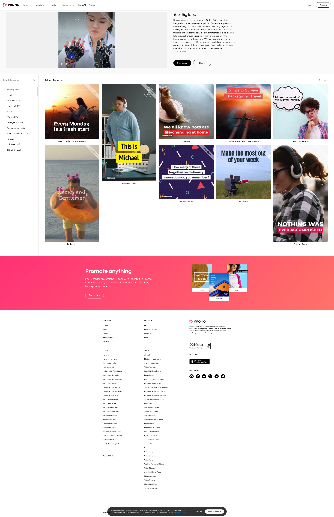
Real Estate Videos (109, 428)
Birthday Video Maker (152, 428)
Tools (53, 5)
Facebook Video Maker (111, 375)
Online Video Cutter (151, 432)
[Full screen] (111, 64)
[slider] (61, 60)
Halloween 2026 (14, 144)
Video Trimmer (149, 468)
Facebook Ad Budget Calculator (156, 391)
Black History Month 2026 (18, 133)
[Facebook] (196, 345)
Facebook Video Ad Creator (113, 379)
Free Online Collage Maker (154, 379)
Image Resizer (149, 375)
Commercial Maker (110, 363)
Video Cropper (149, 480)
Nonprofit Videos (109, 456)
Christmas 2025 (13, 100)
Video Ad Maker (150, 367)
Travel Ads (106, 448)
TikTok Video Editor (151, 488)
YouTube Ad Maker (109, 403)
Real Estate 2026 (14, 149)
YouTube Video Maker (111, 399)
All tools (147, 355)
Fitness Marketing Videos (112, 432)
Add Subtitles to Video (152, 472)
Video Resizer (149, 460)
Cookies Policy (181, 512)
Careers (105, 333)
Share (202, 63)
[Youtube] (204, 376)
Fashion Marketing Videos (112, 436)
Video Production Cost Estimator (156, 387)
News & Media (108, 337)
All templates (13, 89)
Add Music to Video (151, 407)
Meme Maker (149, 424)
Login (309, 5)
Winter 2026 (12, 117)
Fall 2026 (10, 139)
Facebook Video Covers (153, 383)
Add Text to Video (150, 444)
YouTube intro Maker (110, 407)
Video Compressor (151, 456)
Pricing (92, 5)
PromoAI (82, 5)
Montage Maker (150, 476)
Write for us (107, 341)
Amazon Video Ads (110, 424)
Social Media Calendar (152, 371)
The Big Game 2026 (15, 122)
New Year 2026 (13, 106)
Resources (66, 5)
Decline (199, 512)
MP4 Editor (148, 403)
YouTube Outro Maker (111, 411)
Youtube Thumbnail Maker (154, 464)
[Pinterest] (223, 376)
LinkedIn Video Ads (110, 415)
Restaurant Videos (109, 440)
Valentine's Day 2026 (16, 128)
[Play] (62, 64)
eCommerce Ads (109, 367)
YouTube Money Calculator (154, 399)
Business (106, 452)
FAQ (146, 325)
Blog (146, 337)
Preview (72, 109)
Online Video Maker (151, 363)
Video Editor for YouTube (153, 420)
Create (25, 5)
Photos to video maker (152, 359)
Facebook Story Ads (110, 383)
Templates (40, 5)
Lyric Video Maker (150, 436)
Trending (10, 95)
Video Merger (149, 452)
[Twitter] (210, 376)
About (105, 329)
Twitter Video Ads (109, 420)
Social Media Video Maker (112, 371)
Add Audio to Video (151, 440)
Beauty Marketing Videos (112, 444)
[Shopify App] (210, 361)
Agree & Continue (214, 512)
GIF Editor (148, 448)
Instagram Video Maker (111, 387)
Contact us (148, 333)
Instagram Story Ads (110, 395)
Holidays (10, 111)
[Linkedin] (216, 376)
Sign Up (323, 5)
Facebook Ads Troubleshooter (155, 395)
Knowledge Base (150, 329)
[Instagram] (208, 346)
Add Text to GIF (150, 415)
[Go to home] (12, 5)
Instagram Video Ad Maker (112, 391)
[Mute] (67, 64)
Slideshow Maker (150, 484)
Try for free (94, 295)
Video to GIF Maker (151, 411)
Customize (182, 63)
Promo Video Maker (110, 359)
